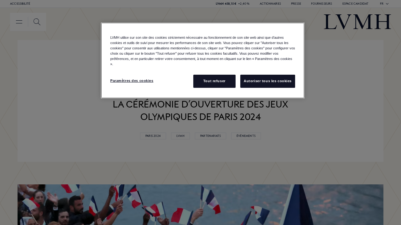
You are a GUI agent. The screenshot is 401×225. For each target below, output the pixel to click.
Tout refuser (214, 81)
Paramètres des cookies (132, 80)
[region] (203, 60)
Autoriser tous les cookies (268, 81)
